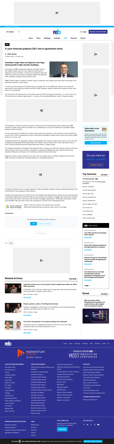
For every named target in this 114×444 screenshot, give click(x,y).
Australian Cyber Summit (38, 387)
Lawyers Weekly (9, 390)
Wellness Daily (9, 408)
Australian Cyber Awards (38, 385)
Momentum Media (10, 427)
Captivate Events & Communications (15, 430)
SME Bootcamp (61, 390)
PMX (65, 38)
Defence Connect (10, 382)
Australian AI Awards (37, 374)
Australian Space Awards (38, 397)
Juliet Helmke (12, 54)
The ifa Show (87, 388)
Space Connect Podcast (90, 382)
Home (31, 38)
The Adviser (8, 406)
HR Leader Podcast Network (91, 377)
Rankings (47, 38)
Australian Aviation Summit (38, 379)
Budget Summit (35, 413)
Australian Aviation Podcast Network (93, 369)
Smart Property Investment (13, 400)
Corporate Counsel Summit (65, 364)
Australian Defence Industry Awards (41, 390)
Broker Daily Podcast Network (92, 372)
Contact (33, 432)
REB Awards (60, 384)
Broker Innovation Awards (38, 408)
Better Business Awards (38, 403)
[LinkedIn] (87, 424)
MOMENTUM (15, 26)
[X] (91, 424)
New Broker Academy (63, 377)
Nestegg (7, 393)
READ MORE (27, 297)
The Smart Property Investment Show (94, 393)
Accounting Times (10, 369)
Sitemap (33, 435)
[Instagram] (95, 424)
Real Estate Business (11, 398)
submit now (96, 165)
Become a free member (98, 32)
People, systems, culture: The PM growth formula (41, 304)
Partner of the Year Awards (65, 379)
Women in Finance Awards (64, 392)
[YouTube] (98, 424)
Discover (74, 38)
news (11, 243)
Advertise (34, 430)
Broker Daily (8, 377)
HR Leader (8, 388)
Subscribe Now (95, 143)
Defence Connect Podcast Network (93, 375)
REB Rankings (35, 425)
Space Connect (9, 403)
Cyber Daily (8, 380)
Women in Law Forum (63, 400)
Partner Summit (61, 382)
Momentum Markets (10, 425)
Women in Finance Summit (64, 395)
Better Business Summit (38, 405)
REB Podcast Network (89, 380)
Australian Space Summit (38, 400)
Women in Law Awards (63, 397)
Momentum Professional (90, 399)
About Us (33, 427)
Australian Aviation (10, 375)
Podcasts (57, 38)
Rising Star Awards (62, 387)
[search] (108, 343)
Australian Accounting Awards (39, 372)
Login (84, 32)
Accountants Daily (10, 367)
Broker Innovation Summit (38, 410)
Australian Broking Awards (38, 382)
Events (83, 38)
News (38, 38)
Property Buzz (9, 395)
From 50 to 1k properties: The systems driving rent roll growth (45, 321)
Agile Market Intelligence (12, 432)
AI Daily (7, 372)
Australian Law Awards (37, 392)
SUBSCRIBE (62, 429)
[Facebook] (84, 424)
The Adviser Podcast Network (92, 385)
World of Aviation (10, 411)
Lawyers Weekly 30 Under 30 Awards (68, 371)
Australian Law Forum (37, 395)
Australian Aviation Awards (38, 377)
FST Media (8, 385)
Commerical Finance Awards (65, 374)
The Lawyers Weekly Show (91, 390)
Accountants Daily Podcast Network (93, 367)
